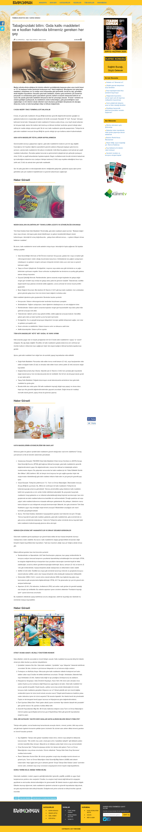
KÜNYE (89, 815)
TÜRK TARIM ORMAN (71, 811)
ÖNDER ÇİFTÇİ (53, 813)
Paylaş (92, 419)
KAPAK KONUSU (53, 810)
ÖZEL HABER (52, 816)
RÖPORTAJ (52, 818)
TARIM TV (70, 819)
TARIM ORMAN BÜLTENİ (72, 815)
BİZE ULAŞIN (91, 817)
